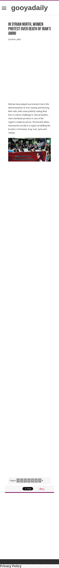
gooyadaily (29, 8)
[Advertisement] (29, 71)
